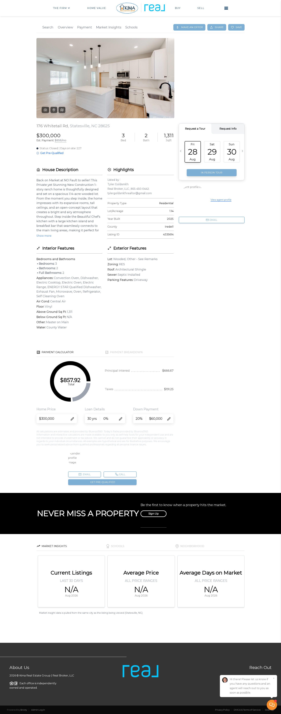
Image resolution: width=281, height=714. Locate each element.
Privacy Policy (222, 709)
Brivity (23, 709)
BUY (178, 8)
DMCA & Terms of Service (247, 709)
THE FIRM (60, 8)
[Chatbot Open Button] (272, 705)
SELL (200, 8)
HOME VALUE (96, 8)
